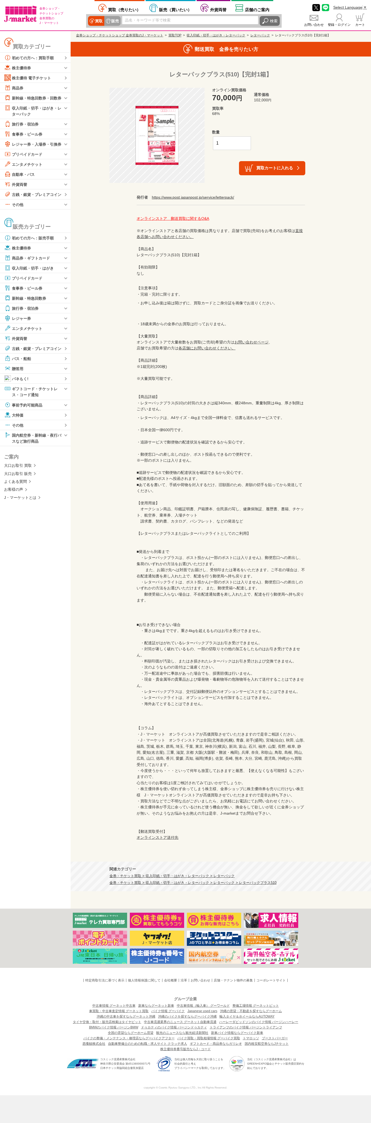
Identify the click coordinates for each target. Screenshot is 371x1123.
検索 (274, 21)
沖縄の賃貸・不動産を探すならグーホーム (251, 1011)
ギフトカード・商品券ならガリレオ (216, 1044)
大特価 (17, 415)
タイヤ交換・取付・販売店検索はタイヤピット (107, 1022)
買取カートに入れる (274, 167)
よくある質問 (15, 481)
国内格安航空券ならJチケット (267, 1044)
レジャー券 (21, 318)
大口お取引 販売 (18, 473)
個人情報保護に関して (144, 980)
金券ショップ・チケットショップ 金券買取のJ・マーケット (119, 35)
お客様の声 (13, 489)
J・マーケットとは (20, 497)
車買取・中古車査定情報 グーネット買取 (119, 1011)
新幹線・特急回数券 (29, 298)
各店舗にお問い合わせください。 (206, 348)
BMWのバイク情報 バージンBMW (113, 1027)
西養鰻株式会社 (94, 1044)
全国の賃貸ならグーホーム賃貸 (130, 1033)
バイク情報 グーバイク (168, 1011)
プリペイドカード (27, 154)
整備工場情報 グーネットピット (255, 1006)
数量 (216, 132)
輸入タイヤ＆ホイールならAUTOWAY (247, 1016)
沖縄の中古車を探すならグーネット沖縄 (126, 1016)
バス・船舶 (21, 358)
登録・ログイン (339, 25)
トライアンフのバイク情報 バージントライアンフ (246, 1027)
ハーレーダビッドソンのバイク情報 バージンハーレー (258, 1022)
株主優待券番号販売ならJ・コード (185, 1049)
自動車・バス (23, 174)
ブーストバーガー (275, 1038)
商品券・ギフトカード (31, 258)
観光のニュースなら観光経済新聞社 (182, 1033)
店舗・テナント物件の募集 (233, 980)
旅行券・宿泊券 (25, 124)
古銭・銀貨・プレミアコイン (36, 194)
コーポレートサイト (271, 980)
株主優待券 (21, 68)
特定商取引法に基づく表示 (104, 980)
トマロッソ (251, 1038)
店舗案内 (257, 9)
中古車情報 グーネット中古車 (114, 1006)
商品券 (17, 88)
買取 (99, 21)
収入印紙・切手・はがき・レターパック (36, 111)
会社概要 (170, 980)
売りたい (124, 9)
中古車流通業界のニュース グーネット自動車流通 (180, 1022)
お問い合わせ (314, 25)
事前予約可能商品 (27, 405)
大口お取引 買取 (18, 465)
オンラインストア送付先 (157, 837)
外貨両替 (218, 9)
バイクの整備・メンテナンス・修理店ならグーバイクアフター (129, 1038)
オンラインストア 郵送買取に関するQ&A (173, 218)
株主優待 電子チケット (31, 78)
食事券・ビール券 (27, 134)
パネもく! (20, 379)
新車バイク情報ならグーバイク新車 (237, 1033)
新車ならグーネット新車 (156, 1006)
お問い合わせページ (251, 342)
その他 (17, 204)
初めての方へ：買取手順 (33, 58)
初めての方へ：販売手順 (33, 238)
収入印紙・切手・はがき (33, 268)
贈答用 (17, 369)
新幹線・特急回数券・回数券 (36, 98)
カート (360, 25)
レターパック (260, 35)
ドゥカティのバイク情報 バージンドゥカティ (174, 1027)
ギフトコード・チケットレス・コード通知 (35, 392)
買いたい (175, 9)
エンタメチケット (27, 164)
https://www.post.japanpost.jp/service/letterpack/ (193, 197)
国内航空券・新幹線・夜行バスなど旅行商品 (36, 438)
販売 (115, 21)
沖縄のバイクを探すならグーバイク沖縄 (187, 1016)
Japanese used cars (202, 1011)
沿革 (184, 980)
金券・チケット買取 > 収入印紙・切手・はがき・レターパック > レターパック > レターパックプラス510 (192, 883)
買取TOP (174, 35)
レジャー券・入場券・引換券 (36, 144)
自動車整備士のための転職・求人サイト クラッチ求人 (147, 1044)
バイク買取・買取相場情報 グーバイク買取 (208, 1038)
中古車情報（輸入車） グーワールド (203, 1006)
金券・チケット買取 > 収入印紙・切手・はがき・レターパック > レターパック (172, 876)
